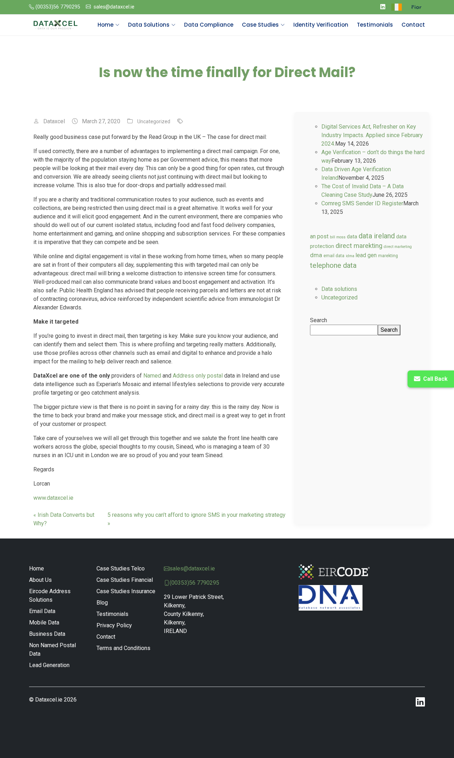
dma (316, 255)
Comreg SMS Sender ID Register (362, 203)
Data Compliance (208, 24)
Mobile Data (44, 622)
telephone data (333, 265)
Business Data (47, 633)
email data (333, 255)
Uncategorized (153, 121)
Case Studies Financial (124, 579)
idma (350, 256)
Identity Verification (320, 24)
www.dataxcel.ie (53, 497)
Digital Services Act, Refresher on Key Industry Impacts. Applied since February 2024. (372, 135)
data (352, 236)
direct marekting (359, 246)
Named (152, 375)
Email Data (42, 611)
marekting (388, 255)
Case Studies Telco (120, 568)
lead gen (366, 255)
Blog (102, 602)
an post (319, 236)
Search (318, 320)
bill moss (337, 237)
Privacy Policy (114, 625)
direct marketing (398, 246)
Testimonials (375, 24)
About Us (40, 579)
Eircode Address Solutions (50, 595)
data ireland (377, 236)
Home (36, 568)
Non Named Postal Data (52, 649)
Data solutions (339, 289)
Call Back (435, 378)
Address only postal (198, 375)
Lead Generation (49, 665)
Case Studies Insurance (125, 591)
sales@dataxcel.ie (114, 7)
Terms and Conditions (123, 648)
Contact (413, 24)
